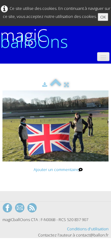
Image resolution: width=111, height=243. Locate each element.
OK (103, 17)
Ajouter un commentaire (56, 169)
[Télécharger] (44, 84)
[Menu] (103, 56)
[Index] (56, 84)
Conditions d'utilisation (88, 229)
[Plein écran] (66, 84)
